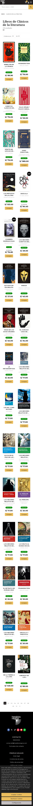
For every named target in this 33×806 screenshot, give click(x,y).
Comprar (9, 79)
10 (16, 706)
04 (15, 703)
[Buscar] (30, 7)
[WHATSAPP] (24, 730)
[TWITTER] (11, 730)
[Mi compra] (26, 2)
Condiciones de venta (16, 759)
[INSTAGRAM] (18, 730)
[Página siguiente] (19, 706)
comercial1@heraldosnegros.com (16, 743)
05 (18, 703)
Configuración (16, 803)
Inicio (3, 14)
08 (28, 703)
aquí (19, 789)
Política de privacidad (16, 762)
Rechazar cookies (16, 798)
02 (8, 703)
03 (11, 703)
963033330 (16, 740)
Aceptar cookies (16, 794)
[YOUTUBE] (21, 730)
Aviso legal (16, 756)
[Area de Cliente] (28, 2)
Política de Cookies (16, 765)
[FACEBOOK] (8, 730)
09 (13, 706)
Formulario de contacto (16, 746)
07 (25, 703)
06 (21, 703)
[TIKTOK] (15, 730)
